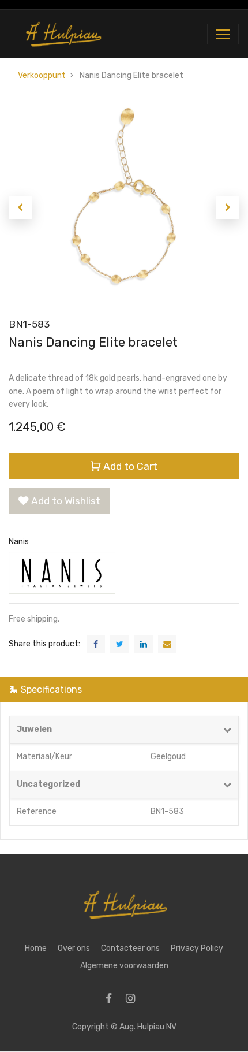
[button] (20, 207)
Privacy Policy (197, 948)
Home (36, 948)
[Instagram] (134, 1000)
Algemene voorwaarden (124, 966)
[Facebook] (112, 1000)
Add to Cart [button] (129, 466)
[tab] (124, 689)
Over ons (74, 948)
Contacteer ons (130, 948)
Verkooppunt (42, 75)
